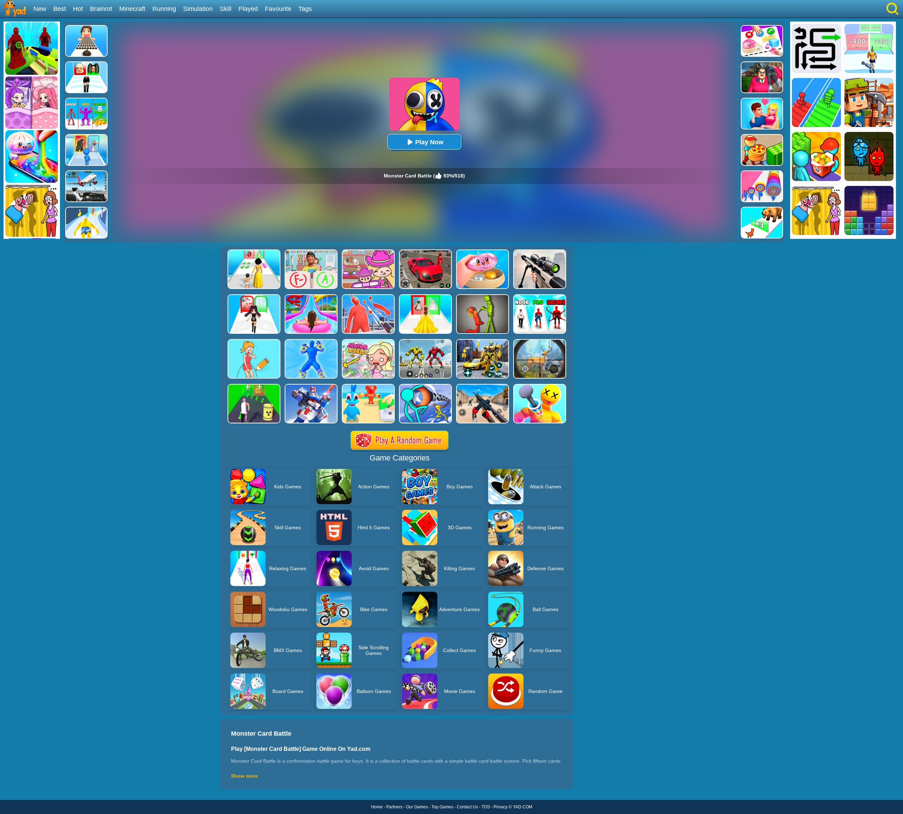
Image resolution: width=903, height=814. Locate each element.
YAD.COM (522, 806)
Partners (394, 806)
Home (377, 806)
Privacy (500, 806)
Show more (244, 776)
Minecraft (132, 8)
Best (59, 8)
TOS (485, 806)
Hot (78, 8)
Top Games (442, 806)
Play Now (429, 142)
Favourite (278, 8)
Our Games (417, 806)
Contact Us (467, 806)
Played (248, 8)
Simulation (198, 8)
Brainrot (101, 8)
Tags (305, 8)
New (40, 8)
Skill (225, 8)
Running (164, 8)
